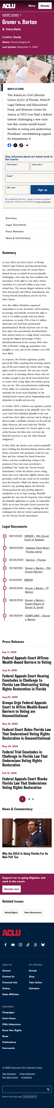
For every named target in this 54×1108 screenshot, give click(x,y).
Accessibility (26, 1077)
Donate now (11, 889)
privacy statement (43, 202)
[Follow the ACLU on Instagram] (20, 945)
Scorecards (8, 1048)
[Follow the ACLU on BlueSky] (43, 945)
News (5, 1036)
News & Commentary (18, 238)
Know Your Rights (12, 1030)
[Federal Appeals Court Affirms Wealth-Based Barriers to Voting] (27, 656)
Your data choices (10, 1077)
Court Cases (10, 14)
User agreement (9, 1074)
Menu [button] (32, 5)
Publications (9, 1042)
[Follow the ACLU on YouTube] (13, 945)
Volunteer (34, 988)
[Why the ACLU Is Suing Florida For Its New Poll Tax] (27, 840)
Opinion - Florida (36, 559)
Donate (45, 5)
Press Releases (15, 231)
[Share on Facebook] (9, 146)
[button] (21, 145)
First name (12, 164)
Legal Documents (16, 224)
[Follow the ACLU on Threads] (35, 945)
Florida (17, 37)
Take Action (35, 982)
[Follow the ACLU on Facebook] (5, 945)
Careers (6, 970)
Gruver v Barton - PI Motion (37, 590)
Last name (36, 164)
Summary (11, 218)
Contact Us (8, 976)
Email (9, 176)
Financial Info (9, 982)
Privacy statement (27, 1074)
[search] (48, 1089)
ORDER (28, 579)
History (6, 988)
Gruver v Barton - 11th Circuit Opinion (38, 569)
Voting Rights (13, 29)
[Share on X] (15, 146)
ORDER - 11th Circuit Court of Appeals (36, 537)
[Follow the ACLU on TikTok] (28, 945)
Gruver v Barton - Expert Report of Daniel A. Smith (35, 604)
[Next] (34, 799)
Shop (32, 976)
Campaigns (8, 1012)
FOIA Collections (11, 1024)
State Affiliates (10, 994)
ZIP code (11, 187)
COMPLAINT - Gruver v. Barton (37, 617)
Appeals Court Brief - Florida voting (38, 549)
